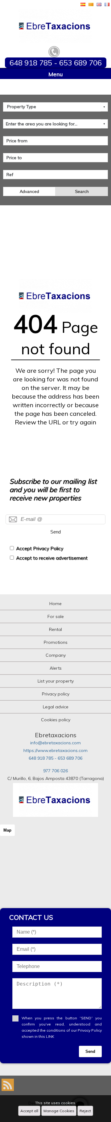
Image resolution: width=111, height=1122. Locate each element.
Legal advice (55, 707)
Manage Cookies (58, 1110)
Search (82, 191)
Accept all (29, 1110)
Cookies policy (55, 719)
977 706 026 (55, 771)
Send (55, 531)
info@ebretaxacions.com (55, 743)
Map (7, 830)
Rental (55, 629)
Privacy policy (55, 694)
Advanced (29, 191)
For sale (55, 616)
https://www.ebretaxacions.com (55, 750)
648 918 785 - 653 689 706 (55, 758)
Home (55, 603)
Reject (85, 1110)
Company (56, 655)
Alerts (56, 668)
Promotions (56, 642)
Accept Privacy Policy (39, 548)
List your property (56, 681)
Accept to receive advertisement (52, 558)
